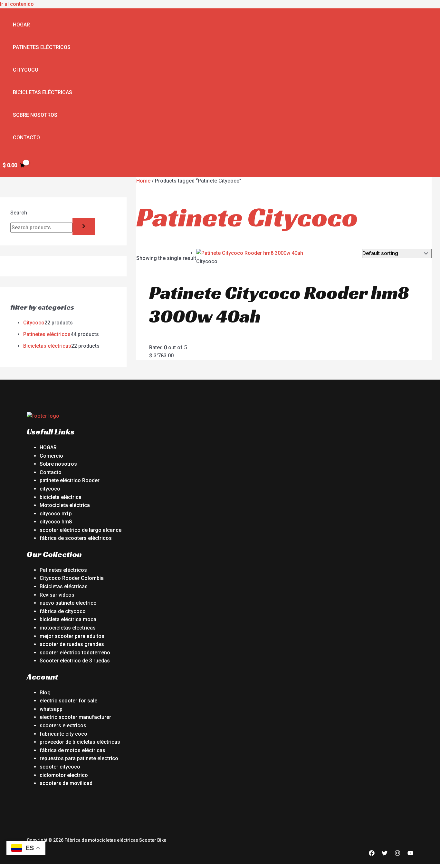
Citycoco (25, 70)
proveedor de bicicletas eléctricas (80, 742)
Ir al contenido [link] (17, 4)
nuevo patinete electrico (68, 603)
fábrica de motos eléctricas (72, 750)
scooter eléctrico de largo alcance (80, 530)
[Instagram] (397, 854)
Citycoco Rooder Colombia (72, 578)
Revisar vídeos (57, 595)
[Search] (83, 226)
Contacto (26, 137)
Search (18, 213)
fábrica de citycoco (63, 611)
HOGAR (48, 447)
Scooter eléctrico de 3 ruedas (75, 661)
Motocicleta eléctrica (65, 505)
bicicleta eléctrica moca (68, 619)
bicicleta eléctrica (60, 497)
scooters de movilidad (66, 783)
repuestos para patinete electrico (79, 758)
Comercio (51, 456)
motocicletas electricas (68, 628)
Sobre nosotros (35, 115)
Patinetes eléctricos (42, 47)
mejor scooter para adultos (72, 636)
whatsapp (51, 709)
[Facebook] (372, 854)
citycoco (50, 489)
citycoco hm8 (56, 522)
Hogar (21, 25)
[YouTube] (410, 854)
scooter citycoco (60, 767)
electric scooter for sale (68, 701)
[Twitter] (384, 854)
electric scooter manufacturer (75, 717)
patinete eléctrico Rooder (70, 480)
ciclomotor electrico (64, 775)
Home (143, 181)
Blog (45, 693)
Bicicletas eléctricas (42, 92)
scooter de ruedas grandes (72, 644)
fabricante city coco (63, 734)
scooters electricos (63, 725)
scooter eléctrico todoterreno (75, 653)
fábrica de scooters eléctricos (76, 538)
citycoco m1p (56, 514)
